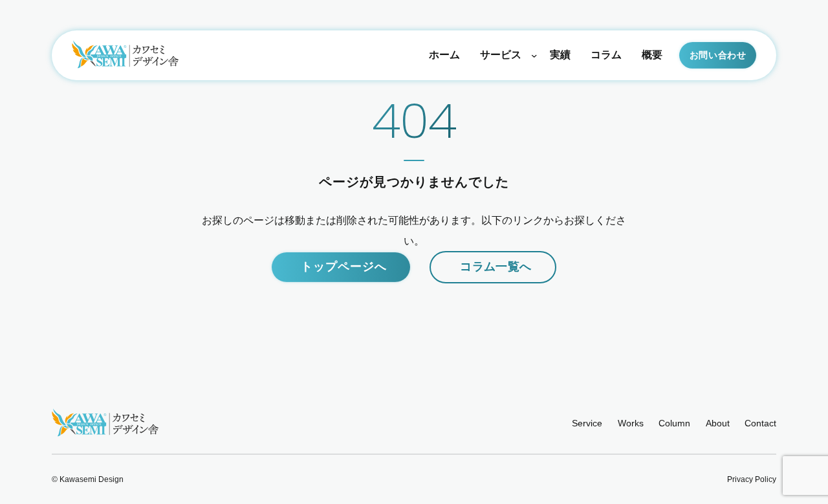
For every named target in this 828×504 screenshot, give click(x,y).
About (718, 423)
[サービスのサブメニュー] (534, 55)
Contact (760, 423)
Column (674, 423)
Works (631, 423)
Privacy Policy (751, 479)
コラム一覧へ (495, 266)
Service (587, 423)
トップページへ (343, 266)
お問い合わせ (718, 55)
